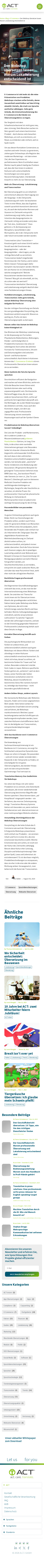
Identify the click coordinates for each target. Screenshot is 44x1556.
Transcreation (9, 1390)
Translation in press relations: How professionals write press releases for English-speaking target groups (27, 1192)
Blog (7, 18)
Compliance (8, 1305)
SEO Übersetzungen (11, 1351)
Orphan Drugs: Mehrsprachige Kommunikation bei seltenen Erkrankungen (27, 1231)
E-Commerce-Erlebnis (23, 361)
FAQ (6, 1500)
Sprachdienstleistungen (28, 887)
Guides (6, 1325)
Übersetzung (11, 892)
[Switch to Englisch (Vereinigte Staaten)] (20, 1543)
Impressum (10, 1507)
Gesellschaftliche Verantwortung (19, 1496)
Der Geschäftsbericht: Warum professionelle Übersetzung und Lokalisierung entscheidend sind (27, 1148)
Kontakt (8, 1493)
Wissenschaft (9, 1429)
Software (24, 1357)
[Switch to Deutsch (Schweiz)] (27, 1543)
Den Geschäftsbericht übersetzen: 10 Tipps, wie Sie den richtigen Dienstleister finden (26, 1127)
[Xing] (20, 1548)
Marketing (7, 1331)
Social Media (8, 1357)
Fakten (7, 1058)
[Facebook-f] (28, 1548)
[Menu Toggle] (40, 6)
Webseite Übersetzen (27, 892)
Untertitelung (9, 1416)
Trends (25, 1058)
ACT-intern (8, 1017)
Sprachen (7, 1371)
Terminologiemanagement (14, 1384)
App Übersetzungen (11, 1299)
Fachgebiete (26, 1312)
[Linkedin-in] (15, 1548)
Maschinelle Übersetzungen (19, 1218)
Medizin (15, 1238)
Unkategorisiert (10, 1410)
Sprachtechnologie (30, 1218)
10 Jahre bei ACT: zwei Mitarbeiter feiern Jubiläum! (20, 1009)
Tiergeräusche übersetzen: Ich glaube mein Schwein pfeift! (21, 1097)
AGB (6, 1504)
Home (2, 18)
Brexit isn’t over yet (18, 1053)
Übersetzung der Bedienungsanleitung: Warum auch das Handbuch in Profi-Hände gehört (26, 1170)
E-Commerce (14, 18)
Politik (20, 1344)
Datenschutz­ (10, 1511)
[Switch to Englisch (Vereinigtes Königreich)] (24, 1543)
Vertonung (26, 1416)
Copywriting (25, 1305)
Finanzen (15, 1134)
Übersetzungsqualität (12, 1403)
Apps (29, 1299)
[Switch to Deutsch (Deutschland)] (16, 1543)
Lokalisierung (9, 967)
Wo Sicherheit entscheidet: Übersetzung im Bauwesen (16, 958)
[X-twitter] (24, 1548)
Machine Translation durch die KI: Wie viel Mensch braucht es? (26, 1212)
